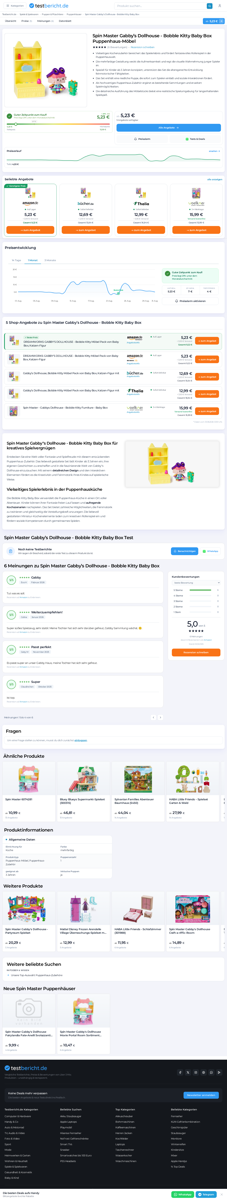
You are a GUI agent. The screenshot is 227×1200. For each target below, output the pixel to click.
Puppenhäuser (74, 14)
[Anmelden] (219, 5)
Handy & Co (11, 1121)
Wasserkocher (123, 1155)
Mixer (174, 1155)
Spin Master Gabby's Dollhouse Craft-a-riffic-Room (189, 930)
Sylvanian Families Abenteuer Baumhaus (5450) (134, 801)
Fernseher (177, 1116)
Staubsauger (178, 1133)
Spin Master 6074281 (18, 799)
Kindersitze (177, 1149)
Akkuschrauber (124, 1116)
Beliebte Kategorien (184, 1109)
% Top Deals (178, 1166)
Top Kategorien (125, 1109)
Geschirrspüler (179, 1127)
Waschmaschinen (125, 1161)
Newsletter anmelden (201, 1095)
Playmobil (66, 1127)
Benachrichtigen (187, 551)
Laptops (120, 1144)
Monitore (176, 1138)
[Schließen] (221, 1194)
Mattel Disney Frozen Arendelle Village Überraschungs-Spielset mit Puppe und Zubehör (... (83, 932)
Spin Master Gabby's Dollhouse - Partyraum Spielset (26, 930)
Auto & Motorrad (14, 1127)
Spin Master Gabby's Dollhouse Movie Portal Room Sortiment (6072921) (80, 1035)
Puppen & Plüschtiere (52, 14)
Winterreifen (178, 1144)
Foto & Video (12, 1138)
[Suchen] (209, 6)
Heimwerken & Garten (17, 1155)
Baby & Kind (12, 1177)
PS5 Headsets (68, 1161)
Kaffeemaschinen (125, 1127)
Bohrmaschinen (124, 1121)
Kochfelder (121, 1138)
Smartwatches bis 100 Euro (76, 1155)
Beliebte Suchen (71, 1109)
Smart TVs (66, 1144)
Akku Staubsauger (70, 1116)
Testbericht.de (9, 14)
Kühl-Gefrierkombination (185, 1121)
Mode (8, 1149)
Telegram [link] (208, 1194)
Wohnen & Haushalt (16, 1161)
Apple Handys (179, 1161)
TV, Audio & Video (15, 1133)
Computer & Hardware (18, 1116)
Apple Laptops (68, 1121)
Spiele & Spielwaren (29, 14)
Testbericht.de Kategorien (21, 1109)
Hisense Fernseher (70, 1133)
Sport (8, 1144)
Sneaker (65, 1149)
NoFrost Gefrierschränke (74, 1138)
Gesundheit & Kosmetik (18, 1172)
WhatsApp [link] (185, 1194)
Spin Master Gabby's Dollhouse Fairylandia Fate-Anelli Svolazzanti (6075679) (28, 1035)
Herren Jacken (123, 1133)
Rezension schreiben (196, 652)
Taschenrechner (124, 1149)
